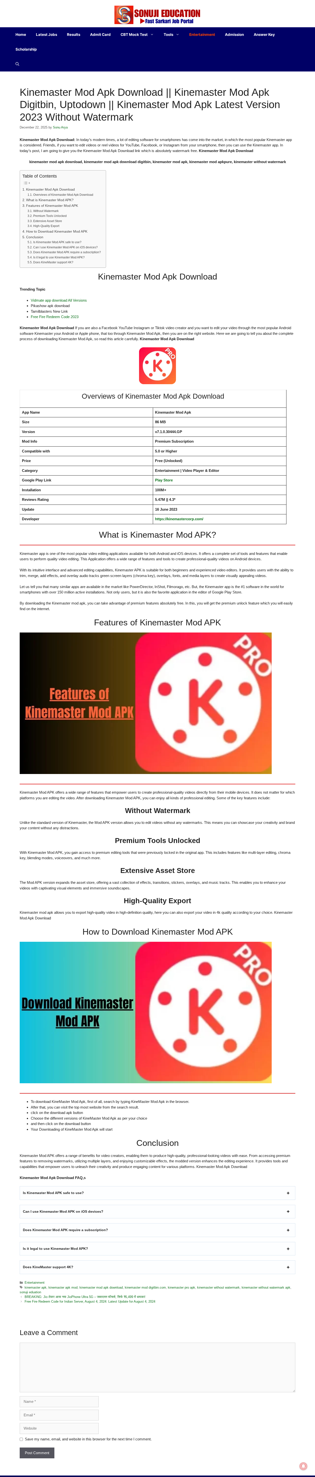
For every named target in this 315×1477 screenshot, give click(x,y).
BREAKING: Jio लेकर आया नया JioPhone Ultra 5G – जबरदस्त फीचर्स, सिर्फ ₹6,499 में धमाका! (85, 1297)
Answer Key (264, 34)
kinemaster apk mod (63, 1287)
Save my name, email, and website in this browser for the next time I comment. (88, 1439)
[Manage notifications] (303, 1466)
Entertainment (202, 34)
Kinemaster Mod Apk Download (50, 189)
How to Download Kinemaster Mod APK (56, 231)
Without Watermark (45, 211)
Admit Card (100, 34)
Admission (234, 34)
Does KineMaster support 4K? (53, 262)
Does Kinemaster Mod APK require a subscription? (67, 252)
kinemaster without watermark (218, 1287)
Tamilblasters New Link (49, 311)
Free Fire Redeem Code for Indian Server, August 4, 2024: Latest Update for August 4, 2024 (90, 1301)
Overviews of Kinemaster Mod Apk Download (63, 195)
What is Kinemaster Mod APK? (50, 200)
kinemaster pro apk (181, 1287)
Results (73, 34)
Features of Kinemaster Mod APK (52, 206)
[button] (17, 64)
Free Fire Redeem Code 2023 (55, 317)
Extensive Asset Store (47, 221)
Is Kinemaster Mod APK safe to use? (57, 242)
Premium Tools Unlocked (49, 216)
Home (21, 34)
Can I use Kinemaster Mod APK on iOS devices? (65, 247)
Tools (168, 34)
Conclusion (34, 237)
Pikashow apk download (50, 306)
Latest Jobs (46, 34)
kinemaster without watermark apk (266, 1287)
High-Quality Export (46, 226)
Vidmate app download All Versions (59, 300)
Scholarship (26, 49)
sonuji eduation (30, 1292)
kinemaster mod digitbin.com (145, 1287)
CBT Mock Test (134, 34)
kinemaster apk (36, 1287)
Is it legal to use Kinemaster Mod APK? (58, 257)
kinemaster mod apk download (101, 1287)
